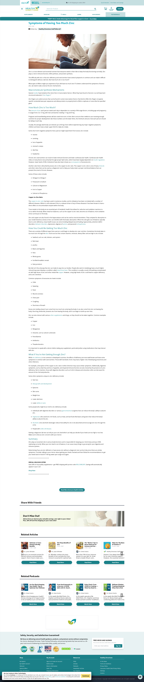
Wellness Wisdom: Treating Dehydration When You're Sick (119, 586)
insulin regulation (99, 160)
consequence (76, 162)
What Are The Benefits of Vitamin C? (119, 543)
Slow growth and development (42, 384)
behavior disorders (41, 224)
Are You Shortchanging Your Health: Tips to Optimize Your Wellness (37, 586)
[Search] (95, 9)
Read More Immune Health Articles (72, 490)
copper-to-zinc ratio (37, 201)
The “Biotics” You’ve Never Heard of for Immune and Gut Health (91, 544)
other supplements (56, 315)
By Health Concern (25, 664)
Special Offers (24, 668)
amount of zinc (36, 110)
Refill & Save (49, 664)
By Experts (23, 661)
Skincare (22, 666)
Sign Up (118, 646)
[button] (120, 9)
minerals (101, 166)
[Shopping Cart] (105, 8)
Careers (102, 673)
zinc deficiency (36, 357)
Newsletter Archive (78, 668)
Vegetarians (36, 417)
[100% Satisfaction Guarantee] (32, 649)
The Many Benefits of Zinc (64, 543)
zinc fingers (46, 95)
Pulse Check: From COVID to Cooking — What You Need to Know (91, 586)
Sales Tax (49, 668)
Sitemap (102, 671)
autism (65, 224)
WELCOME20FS (80, 464)
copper (61, 272)
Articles (75, 664)
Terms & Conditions (60, 676)
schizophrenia (81, 224)
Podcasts (75, 666)
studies (36, 93)
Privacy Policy (48, 676)
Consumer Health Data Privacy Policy (110, 668)
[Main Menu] (22, 9)
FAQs (74, 661)
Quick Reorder (105, 2)
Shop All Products (25, 671)
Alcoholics (36, 423)
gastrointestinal (67, 411)
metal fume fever (62, 270)
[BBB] (40, 649)
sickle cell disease (45, 429)
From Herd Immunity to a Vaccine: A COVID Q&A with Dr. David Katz (64, 586)
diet (47, 233)
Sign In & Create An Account (54, 661)
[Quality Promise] (56, 649)
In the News (103, 661)
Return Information (51, 666)
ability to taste (41, 403)
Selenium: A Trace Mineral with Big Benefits (35, 544)
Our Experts (76, 671)
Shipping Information (52, 671)
